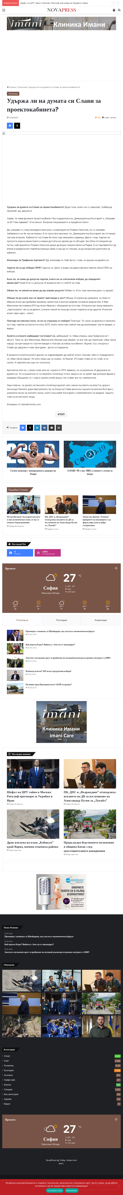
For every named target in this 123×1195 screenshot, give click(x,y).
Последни (61, 620)
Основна (8, 1075)
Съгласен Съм (55, 1190)
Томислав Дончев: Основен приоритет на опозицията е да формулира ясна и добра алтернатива (97, 521)
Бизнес (7, 1085)
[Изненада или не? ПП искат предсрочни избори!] (15, 675)
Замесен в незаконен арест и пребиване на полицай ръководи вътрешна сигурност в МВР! (68, 657)
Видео (7, 1104)
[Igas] (61, 23)
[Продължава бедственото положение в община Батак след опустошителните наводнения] (90, 824)
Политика (22, 87)
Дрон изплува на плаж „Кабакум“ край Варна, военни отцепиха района (32, 844)
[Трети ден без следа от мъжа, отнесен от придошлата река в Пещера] (21, 1026)
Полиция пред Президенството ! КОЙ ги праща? (49, 684)
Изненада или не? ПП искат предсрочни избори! (48, 671)
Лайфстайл (9, 1080)
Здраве (8, 1099)
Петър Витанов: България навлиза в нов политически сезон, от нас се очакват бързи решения (23, 519)
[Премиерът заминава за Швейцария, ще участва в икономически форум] (15, 635)
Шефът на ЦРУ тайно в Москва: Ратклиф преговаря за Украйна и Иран (29, 796)
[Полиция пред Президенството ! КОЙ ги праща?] (15, 688)
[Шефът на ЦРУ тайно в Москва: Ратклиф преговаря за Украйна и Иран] (33, 773)
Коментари (101, 620)
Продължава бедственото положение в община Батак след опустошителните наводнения (89, 846)
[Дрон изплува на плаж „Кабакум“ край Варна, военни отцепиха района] (33, 824)
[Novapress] (61, 10)
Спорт (7, 1056)
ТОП (61, 414)
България (9, 1070)
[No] (119, 1187)
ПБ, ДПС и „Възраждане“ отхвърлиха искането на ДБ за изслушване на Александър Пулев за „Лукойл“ (61, 521)
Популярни (22, 620)
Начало (12, 87)
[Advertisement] (61, 59)
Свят (6, 1061)
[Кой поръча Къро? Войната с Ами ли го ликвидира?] (15, 648)
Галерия (8, 1089)
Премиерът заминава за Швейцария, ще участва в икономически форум (60, 631)
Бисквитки (71, 1190)
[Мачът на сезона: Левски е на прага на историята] (61, 1026)
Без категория (11, 1094)
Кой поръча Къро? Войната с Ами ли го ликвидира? (50, 644)
